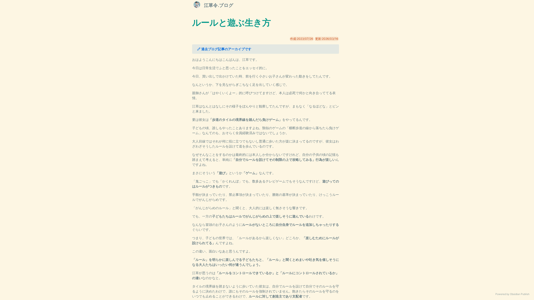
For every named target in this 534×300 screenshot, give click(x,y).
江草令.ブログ (218, 5)
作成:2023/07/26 (301, 38)
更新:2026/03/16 (326, 38)
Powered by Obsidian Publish (512, 294)
